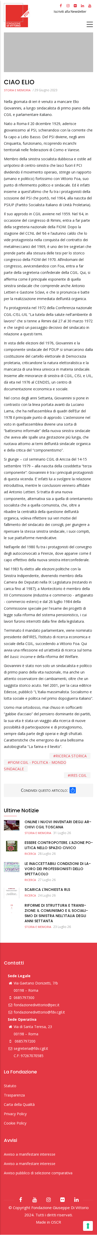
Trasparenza (14, 1095)
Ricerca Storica (71, 755)
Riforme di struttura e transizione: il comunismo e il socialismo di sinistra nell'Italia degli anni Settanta (56, 913)
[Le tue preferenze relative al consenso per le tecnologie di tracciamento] (88, 1226)
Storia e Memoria (17, 90)
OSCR (56, 1222)
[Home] (28, 15)
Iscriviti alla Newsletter (70, 11)
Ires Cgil (78, 775)
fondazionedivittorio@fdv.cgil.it (39, 1012)
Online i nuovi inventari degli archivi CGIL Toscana (58, 824)
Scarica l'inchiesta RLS (47, 889)
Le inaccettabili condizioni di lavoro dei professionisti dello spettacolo (58, 869)
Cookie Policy (15, 1123)
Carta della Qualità (19, 1104)
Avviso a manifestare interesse (29, 1154)
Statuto (10, 1085)
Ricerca (30, 854)
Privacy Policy (15, 1113)
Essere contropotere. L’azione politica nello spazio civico (59, 845)
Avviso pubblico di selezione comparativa (38, 1172)
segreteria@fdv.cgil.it (31, 1048)
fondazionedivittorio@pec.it (36, 1004)
